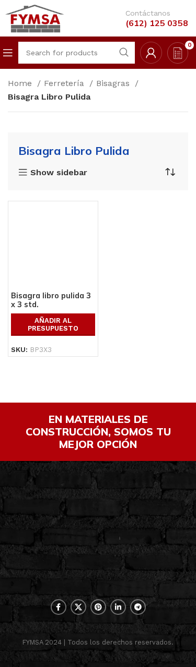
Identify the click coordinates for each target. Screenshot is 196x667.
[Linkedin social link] (118, 607)
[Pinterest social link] (98, 607)
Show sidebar (58, 172)
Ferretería (65, 83)
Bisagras (114, 83)
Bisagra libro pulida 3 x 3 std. (51, 300)
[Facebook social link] (58, 607)
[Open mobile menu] (8, 52)
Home (21, 83)
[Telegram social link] (138, 607)
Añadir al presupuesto (53, 325)
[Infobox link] (151, 18)
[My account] (151, 52)
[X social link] (78, 607)
